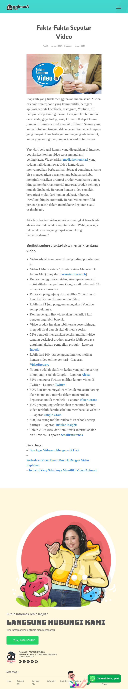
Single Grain (53, 415)
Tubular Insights (66, 425)
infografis (51, 681)
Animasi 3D (35, 682)
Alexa (86, 374)
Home (9, 681)
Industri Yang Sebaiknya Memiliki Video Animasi (63, 470)
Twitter (60, 384)
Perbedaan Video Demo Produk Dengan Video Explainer (57, 462)
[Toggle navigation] (119, 7)
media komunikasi (75, 159)
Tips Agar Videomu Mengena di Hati (54, 450)
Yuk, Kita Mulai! (23, 640)
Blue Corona (88, 399)
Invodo (34, 349)
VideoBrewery (39, 364)
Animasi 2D (20, 682)
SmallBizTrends (72, 435)
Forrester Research (73, 274)
